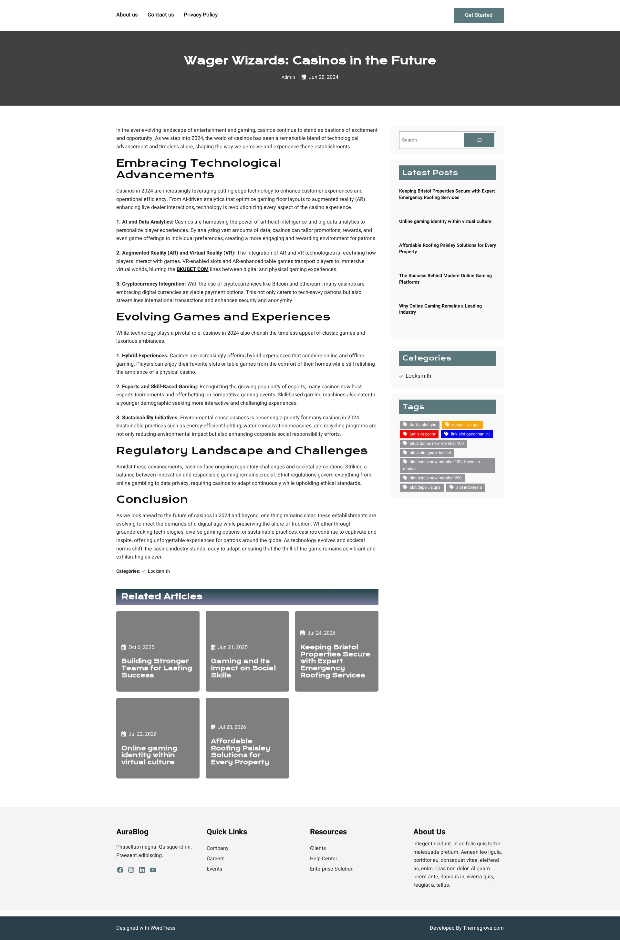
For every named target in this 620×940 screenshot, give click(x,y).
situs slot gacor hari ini (430, 453)
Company (218, 848)
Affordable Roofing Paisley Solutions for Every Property (240, 752)
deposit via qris (466, 425)
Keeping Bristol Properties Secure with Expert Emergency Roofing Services (335, 661)
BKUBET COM (193, 269)
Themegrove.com (483, 928)
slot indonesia (469, 487)
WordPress (162, 928)
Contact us (161, 15)
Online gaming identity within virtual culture (149, 755)
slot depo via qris (425, 487)
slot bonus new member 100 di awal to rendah (441, 465)
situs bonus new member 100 (437, 443)
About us (127, 15)
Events (214, 869)
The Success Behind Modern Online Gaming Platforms (445, 279)
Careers (215, 858)
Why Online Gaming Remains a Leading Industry (440, 309)
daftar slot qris (423, 425)
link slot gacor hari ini (470, 434)
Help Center (323, 858)
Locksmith (159, 571)
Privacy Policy (201, 15)
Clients (318, 848)
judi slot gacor (422, 434)
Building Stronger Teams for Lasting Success (156, 668)
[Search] (479, 140)
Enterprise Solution (332, 869)
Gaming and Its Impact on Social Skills (243, 668)
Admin (288, 77)
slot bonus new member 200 (435, 478)
